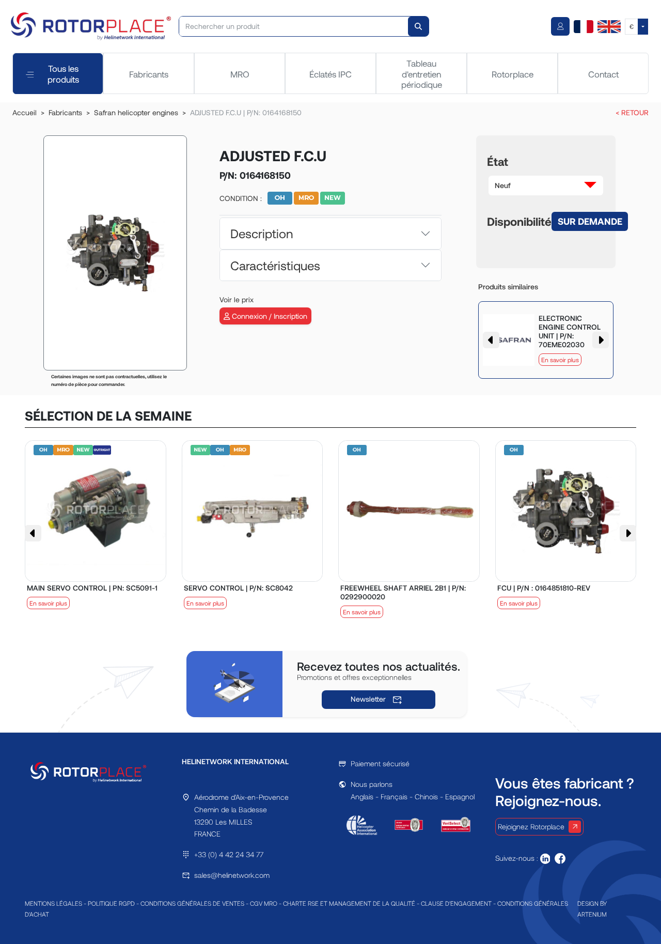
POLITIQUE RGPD (111, 903)
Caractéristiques (275, 265)
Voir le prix (236, 299)
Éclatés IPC (330, 74)
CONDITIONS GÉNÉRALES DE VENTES (192, 903)
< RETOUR (632, 112)
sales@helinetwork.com (232, 875)
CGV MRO (263, 903)
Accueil (24, 112)
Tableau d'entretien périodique (421, 73)
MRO (239, 74)
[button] (546, 185)
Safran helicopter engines (136, 112)
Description (261, 233)
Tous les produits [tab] (63, 73)
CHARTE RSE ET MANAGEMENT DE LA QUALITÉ (349, 903)
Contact (603, 74)
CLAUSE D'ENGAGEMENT (456, 903)
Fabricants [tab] (148, 74)
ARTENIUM (592, 914)
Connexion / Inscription (268, 316)
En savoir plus (560, 359)
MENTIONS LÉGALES (53, 903)
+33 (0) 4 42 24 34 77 (228, 854)
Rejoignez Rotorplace (531, 826)
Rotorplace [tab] (512, 74)
